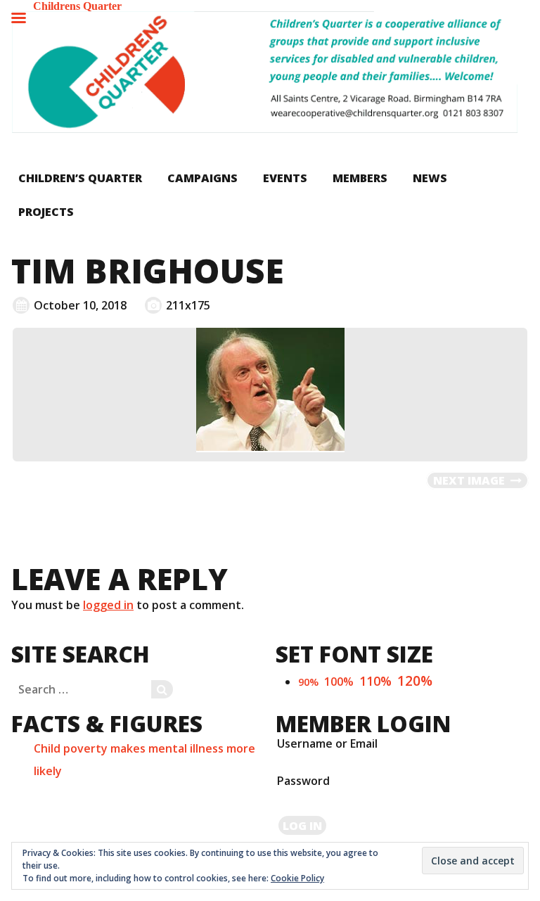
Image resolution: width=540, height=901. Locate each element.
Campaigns (202, 178)
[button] (264, 72)
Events (285, 178)
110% (375, 680)
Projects (46, 211)
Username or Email (327, 743)
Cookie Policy (297, 878)
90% (308, 682)
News (430, 178)
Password (303, 780)
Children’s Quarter (80, 178)
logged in (108, 605)
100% (339, 681)
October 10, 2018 (80, 305)
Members (360, 178)
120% (414, 680)
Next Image (469, 480)
